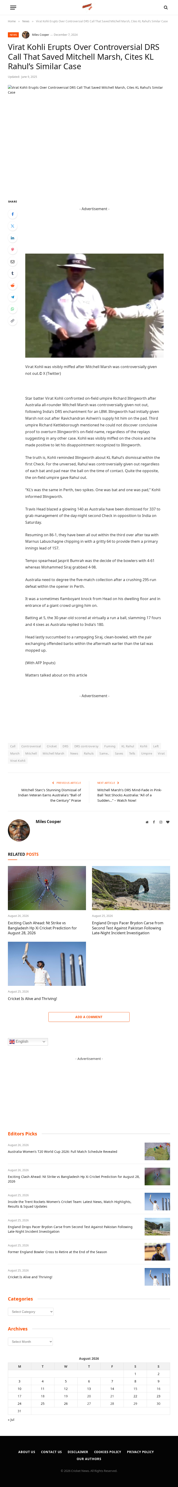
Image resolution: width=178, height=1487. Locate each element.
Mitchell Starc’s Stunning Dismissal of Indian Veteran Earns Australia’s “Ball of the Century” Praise (49, 795)
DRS (65, 746)
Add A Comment (88, 1017)
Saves (119, 753)
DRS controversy (86, 746)
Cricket (52, 746)
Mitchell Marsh (53, 753)
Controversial (31, 746)
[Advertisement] (89, 1090)
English (21, 1041)
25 (42, 1403)
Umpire (146, 753)
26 (66, 1403)
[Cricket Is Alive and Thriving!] (47, 964)
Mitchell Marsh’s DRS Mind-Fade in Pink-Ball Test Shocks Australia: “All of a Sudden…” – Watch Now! (129, 795)
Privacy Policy (140, 1452)
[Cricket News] (89, 7)
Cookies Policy (107, 1452)
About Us (26, 1452)
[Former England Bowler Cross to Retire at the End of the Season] (157, 1252)
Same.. (104, 753)
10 (19, 1388)
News (13, 34)
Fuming (109, 746)
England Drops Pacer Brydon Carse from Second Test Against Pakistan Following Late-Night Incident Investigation (127, 928)
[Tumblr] (12, 273)
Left (156, 746)
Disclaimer (78, 1452)
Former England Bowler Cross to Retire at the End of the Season (57, 1252)
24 (19, 1403)
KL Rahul (127, 746)
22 (135, 1396)
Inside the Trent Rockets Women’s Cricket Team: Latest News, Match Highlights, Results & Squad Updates (69, 1204)
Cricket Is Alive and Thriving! (32, 998)
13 (89, 1388)
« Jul (11, 1419)
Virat (161, 753)
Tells (132, 753)
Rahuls (89, 753)
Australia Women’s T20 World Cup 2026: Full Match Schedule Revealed (62, 1151)
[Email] (12, 261)
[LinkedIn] (12, 237)
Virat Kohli (17, 760)
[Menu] (13, 7)
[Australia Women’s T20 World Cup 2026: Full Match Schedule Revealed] (157, 1151)
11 (42, 1388)
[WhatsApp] (12, 309)
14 (112, 1388)
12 (66, 1388)
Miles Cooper (40, 35)
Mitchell (31, 753)
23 (158, 1396)
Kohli (143, 746)
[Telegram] (12, 297)
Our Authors (89, 1459)
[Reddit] (12, 285)
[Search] (165, 7)
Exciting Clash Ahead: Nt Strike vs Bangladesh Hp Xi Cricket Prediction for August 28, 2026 (42, 928)
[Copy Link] (12, 320)
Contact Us (51, 1452)
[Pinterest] (12, 249)
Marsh (14, 753)
